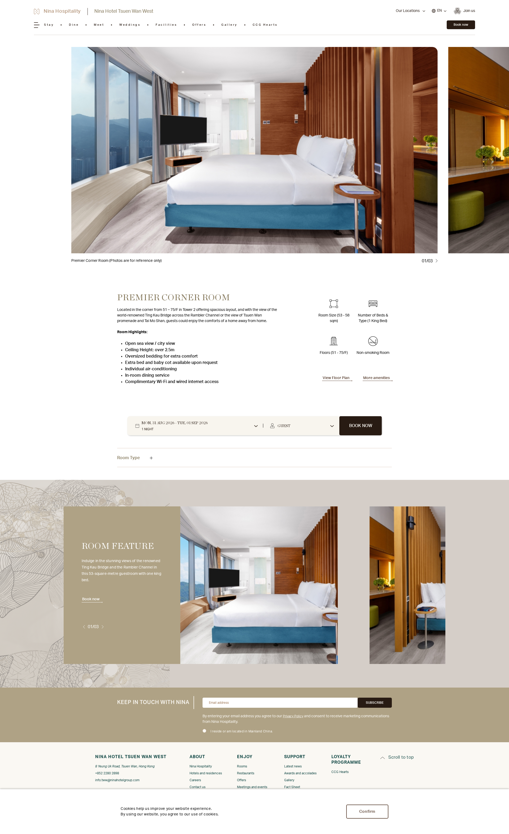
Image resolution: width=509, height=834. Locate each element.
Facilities (166, 24)
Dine (74, 24)
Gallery (229, 24)
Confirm (367, 812)
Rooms (242, 766)
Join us (469, 11)
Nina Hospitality (201, 766)
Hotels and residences (206, 773)
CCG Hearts (265, 24)
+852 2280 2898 (107, 773)
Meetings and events (252, 787)
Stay (49, 24)
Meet (99, 24)
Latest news (293, 766)
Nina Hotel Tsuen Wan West (123, 11)
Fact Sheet (292, 787)
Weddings (130, 24)
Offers (199, 24)
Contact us (197, 787)
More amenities (376, 378)
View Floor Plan (336, 378)
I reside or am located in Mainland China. (241, 731)
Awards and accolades (300, 773)
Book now (461, 24)
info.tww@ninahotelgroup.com (117, 780)
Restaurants (245, 773)
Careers (195, 780)
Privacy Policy (293, 716)
